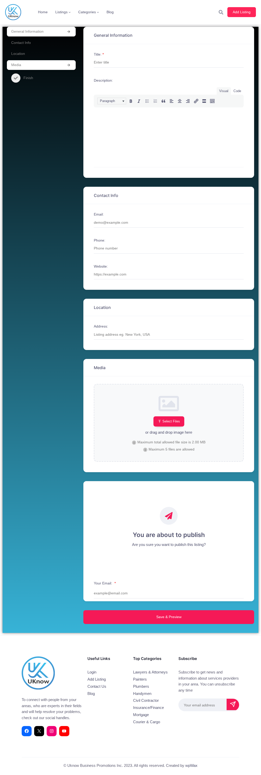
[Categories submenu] (98, 12)
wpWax (191, 766)
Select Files (171, 421)
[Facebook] (27, 731)
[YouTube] (64, 731)
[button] (111, 101)
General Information (27, 31)
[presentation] (112, 101)
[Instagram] (52, 731)
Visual (223, 91)
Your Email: (105, 583)
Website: (101, 266)
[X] (39, 731)
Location (18, 54)
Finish (28, 78)
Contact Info (21, 43)
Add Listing (242, 12)
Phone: (99, 240)
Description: (103, 80)
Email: (99, 214)
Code (237, 91)
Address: (101, 326)
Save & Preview (168, 617)
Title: (99, 54)
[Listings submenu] (70, 12)
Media (16, 65)
